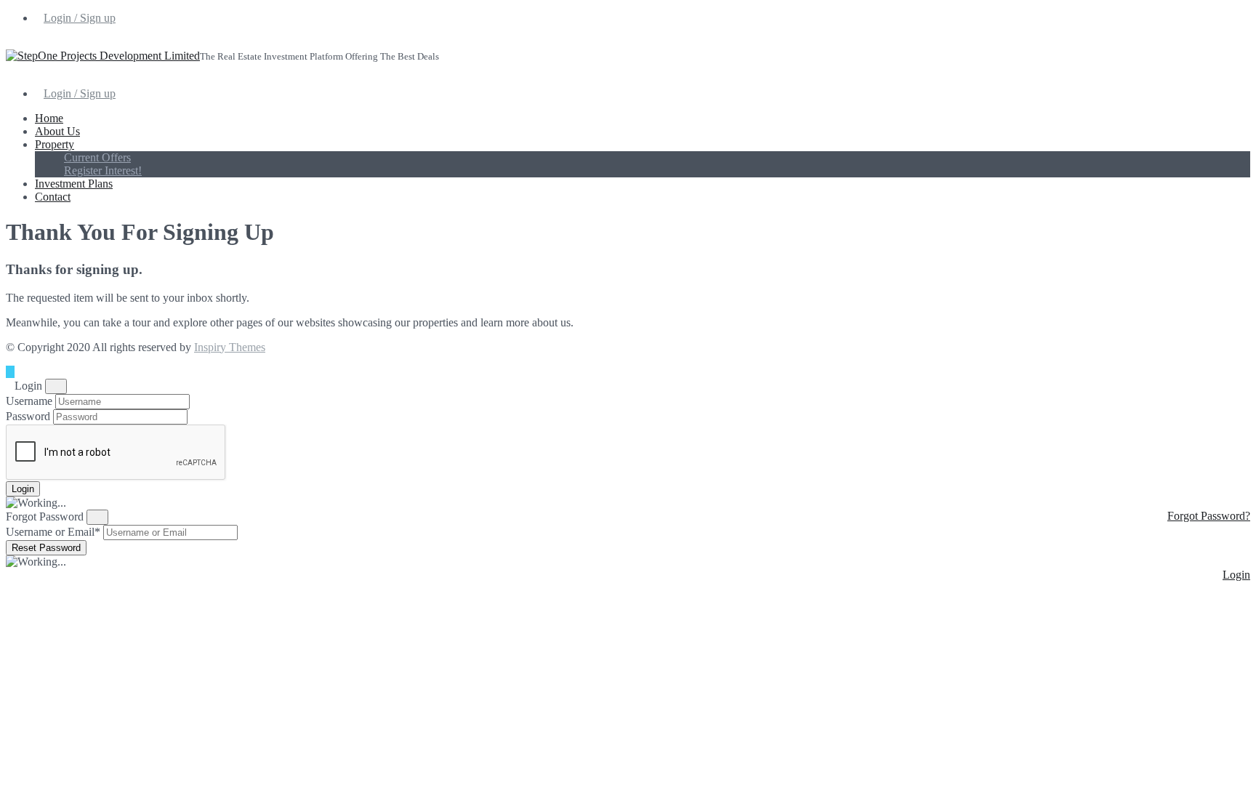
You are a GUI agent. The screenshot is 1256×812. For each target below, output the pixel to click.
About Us (57, 131)
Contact (53, 196)
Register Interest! (103, 170)
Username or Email (53, 532)
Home (49, 118)
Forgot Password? (1208, 516)
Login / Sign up (80, 18)
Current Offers (97, 157)
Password (28, 416)
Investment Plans (74, 183)
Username (29, 401)
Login (1236, 574)
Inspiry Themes (229, 347)
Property (54, 144)
